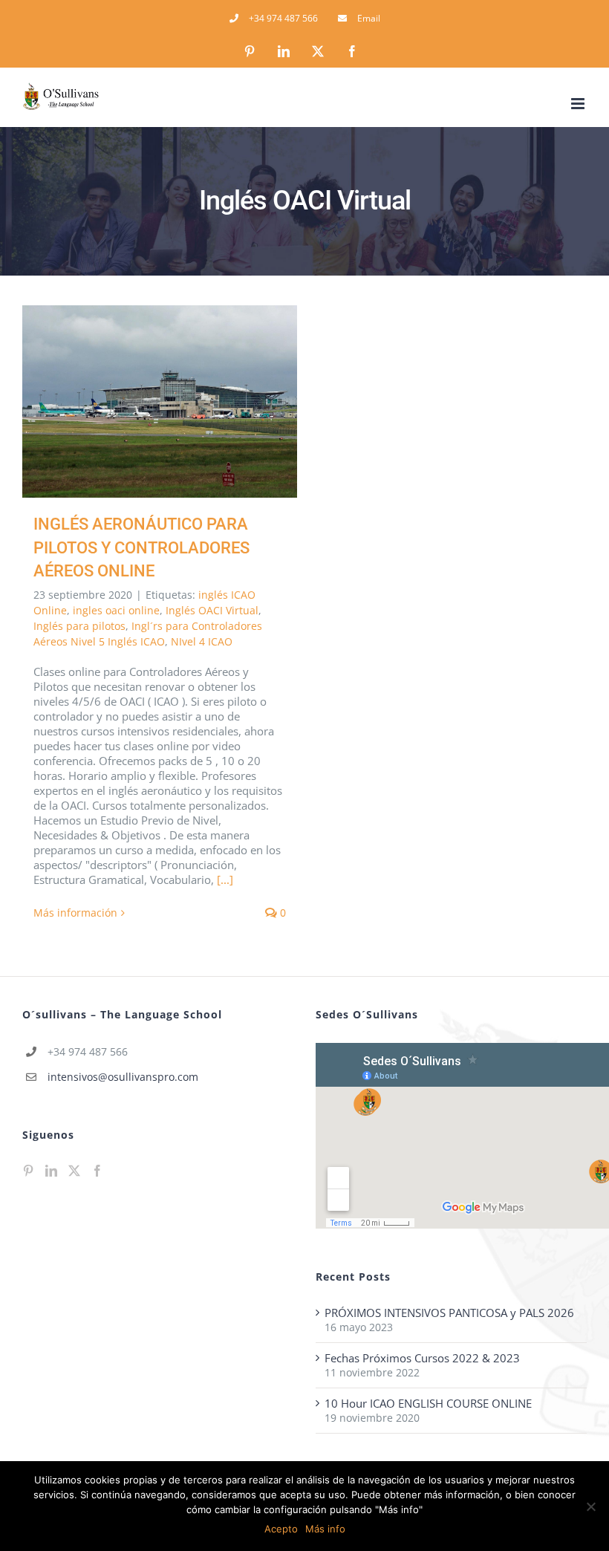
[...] (225, 879)
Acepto (281, 1529)
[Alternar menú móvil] (579, 103)
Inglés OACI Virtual (212, 610)
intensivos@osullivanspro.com (123, 1077)
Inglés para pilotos (79, 626)
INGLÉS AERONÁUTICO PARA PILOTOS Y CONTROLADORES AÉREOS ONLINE (138, 401)
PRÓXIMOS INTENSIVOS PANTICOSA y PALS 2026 (449, 1312)
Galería (181, 401)
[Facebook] (97, 1171)
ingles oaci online (116, 610)
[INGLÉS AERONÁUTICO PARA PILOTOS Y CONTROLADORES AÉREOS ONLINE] (159, 401)
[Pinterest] (28, 1171)
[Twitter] (74, 1171)
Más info (325, 1529)
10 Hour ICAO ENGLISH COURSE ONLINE (428, 1403)
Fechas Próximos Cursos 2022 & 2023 (422, 1357)
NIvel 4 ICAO (201, 641)
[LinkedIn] (51, 1171)
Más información (75, 912)
